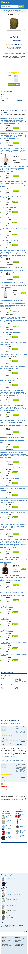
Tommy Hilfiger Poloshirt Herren (9, 822)
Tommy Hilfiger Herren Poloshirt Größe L (10, 332)
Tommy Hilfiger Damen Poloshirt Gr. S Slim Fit (12, 197)
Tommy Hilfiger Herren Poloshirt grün (9, 816)
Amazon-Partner (20, 944)
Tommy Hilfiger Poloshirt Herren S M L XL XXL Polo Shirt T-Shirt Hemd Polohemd (13, 630)
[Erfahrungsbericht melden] (24, 771)
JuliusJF (18, 728)
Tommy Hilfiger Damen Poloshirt (8, 207)
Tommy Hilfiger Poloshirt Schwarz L (9, 478)
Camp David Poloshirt (10, 878)
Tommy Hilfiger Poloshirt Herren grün (13, 894)
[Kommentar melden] (24, 732)
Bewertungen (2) (17, 734)
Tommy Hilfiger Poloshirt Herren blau (9, 827)
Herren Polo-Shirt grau (11, 915)
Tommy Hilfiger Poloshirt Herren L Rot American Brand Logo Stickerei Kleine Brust (12, 367)
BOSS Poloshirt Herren (11, 905)
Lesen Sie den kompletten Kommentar (8, 756)
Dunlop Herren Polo (23, 820)
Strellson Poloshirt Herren (22, 816)
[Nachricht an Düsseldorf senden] (21, 771)
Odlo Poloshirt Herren (23, 825)
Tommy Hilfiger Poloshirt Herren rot (9, 832)
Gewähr (2, 929)
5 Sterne (9, 75)
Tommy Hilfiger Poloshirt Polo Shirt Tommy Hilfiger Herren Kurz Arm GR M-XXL (13, 501)
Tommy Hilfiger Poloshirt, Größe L (9, 218)
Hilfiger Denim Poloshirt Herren (23, 831)
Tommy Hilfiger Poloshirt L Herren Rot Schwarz (12, 467)
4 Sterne (9, 76)
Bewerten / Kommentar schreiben (20, 735)
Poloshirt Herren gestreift (11, 889)
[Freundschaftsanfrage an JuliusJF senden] (17, 732)
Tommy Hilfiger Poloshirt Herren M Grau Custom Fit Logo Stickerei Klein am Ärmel (13, 355)
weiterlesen (20, 57)
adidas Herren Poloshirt (23, 836)
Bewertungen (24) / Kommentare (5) (20, 774)
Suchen (21, 6)
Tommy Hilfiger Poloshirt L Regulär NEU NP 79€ (12, 512)
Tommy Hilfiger (18, 678)
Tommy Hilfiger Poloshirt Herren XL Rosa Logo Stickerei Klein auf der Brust (12, 379)
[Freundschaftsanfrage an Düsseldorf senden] (17, 771)
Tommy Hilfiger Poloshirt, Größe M (9, 240)
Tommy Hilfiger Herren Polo (9, 837)
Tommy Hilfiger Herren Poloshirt (12, 899)
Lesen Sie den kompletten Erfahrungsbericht (9, 802)
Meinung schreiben (14, 84)
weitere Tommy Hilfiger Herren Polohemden (20, 682)
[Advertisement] (14, 705)
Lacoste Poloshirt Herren (11, 883)
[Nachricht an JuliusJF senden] (21, 732)
